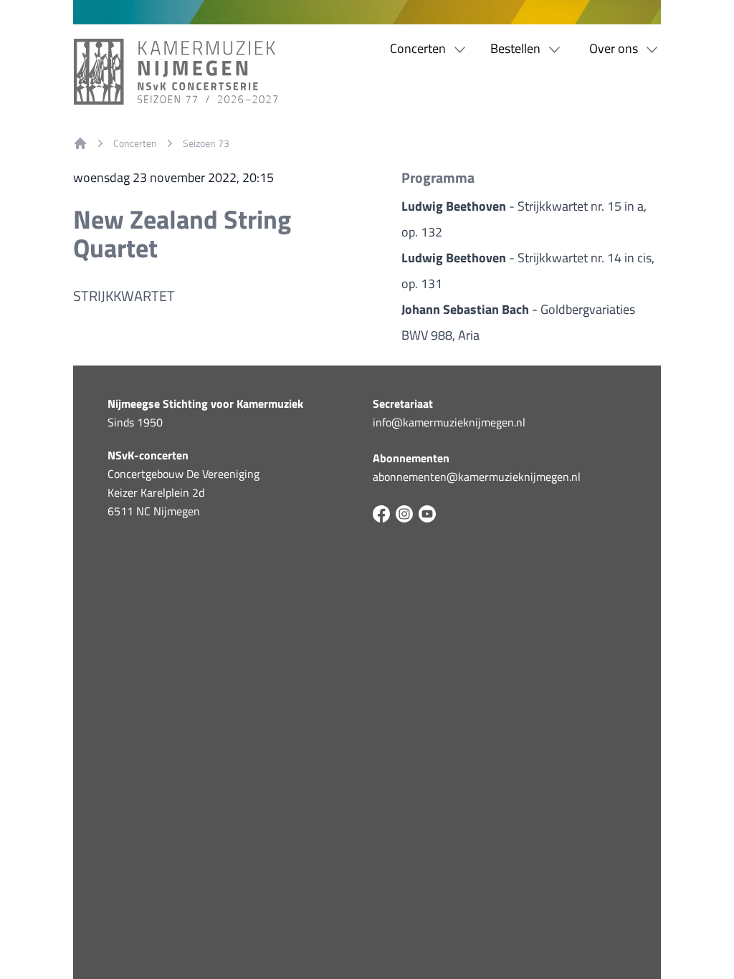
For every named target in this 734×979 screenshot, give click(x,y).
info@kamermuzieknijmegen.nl (449, 422)
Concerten (135, 143)
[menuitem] (80, 143)
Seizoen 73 (206, 143)
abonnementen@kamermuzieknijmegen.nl (477, 476)
